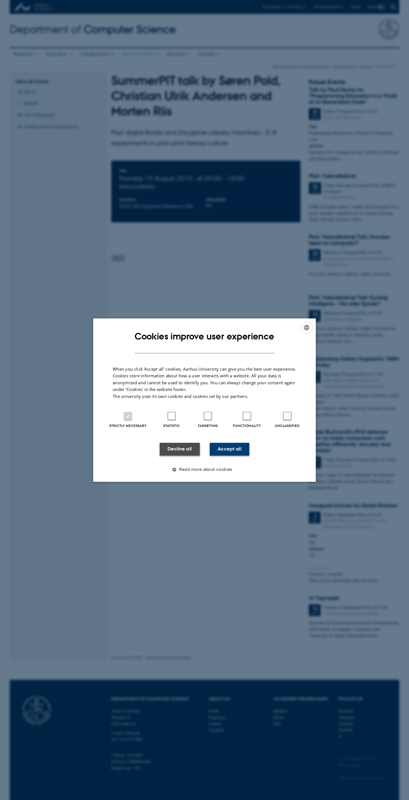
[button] (204, 469)
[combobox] (306, 327)
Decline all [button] (179, 449)
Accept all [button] (230, 449)
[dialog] (204, 400)
